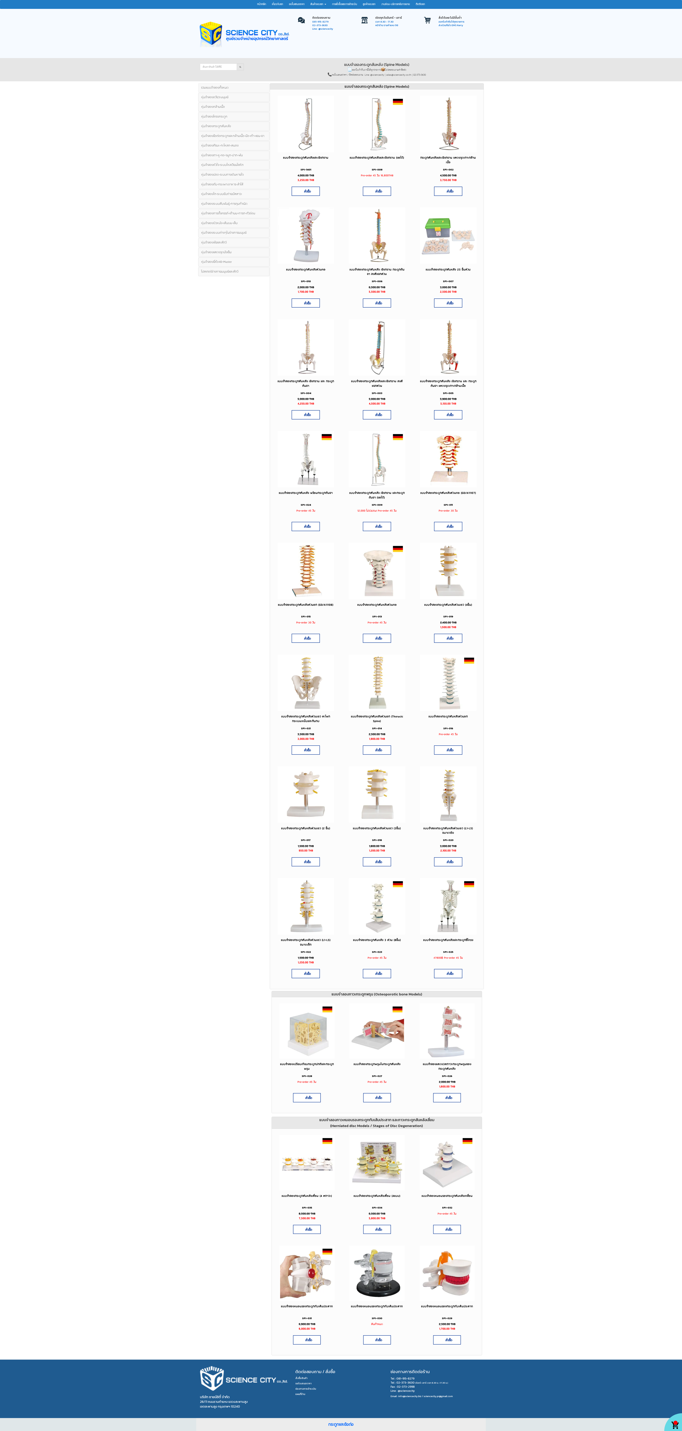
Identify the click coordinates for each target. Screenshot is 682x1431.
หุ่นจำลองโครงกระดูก (214, 116)
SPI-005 (448, 393)
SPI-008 (377, 170)
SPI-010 (306, 281)
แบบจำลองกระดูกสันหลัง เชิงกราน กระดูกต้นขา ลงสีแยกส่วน (377, 272)
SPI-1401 (306, 170)
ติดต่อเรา (420, 4)
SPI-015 (306, 616)
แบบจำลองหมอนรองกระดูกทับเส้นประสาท (307, 1306)
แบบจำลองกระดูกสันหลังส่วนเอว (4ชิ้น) (448, 604)
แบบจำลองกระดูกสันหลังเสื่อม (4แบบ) (377, 1196)
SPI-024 (306, 505)
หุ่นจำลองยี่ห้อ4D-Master (216, 262)
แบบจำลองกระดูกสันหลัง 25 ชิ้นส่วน (448, 269)
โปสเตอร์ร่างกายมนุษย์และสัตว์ (219, 271)
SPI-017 (306, 840)
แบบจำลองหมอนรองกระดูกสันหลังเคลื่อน (447, 1196)
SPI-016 (448, 728)
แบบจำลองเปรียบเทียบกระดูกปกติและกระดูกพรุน (307, 1066)
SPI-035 (307, 1208)
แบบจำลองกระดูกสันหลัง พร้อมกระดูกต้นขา (306, 493)
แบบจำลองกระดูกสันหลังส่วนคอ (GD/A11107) (448, 493)
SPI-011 (448, 505)
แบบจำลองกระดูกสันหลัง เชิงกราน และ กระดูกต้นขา (306, 383)
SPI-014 (377, 728)
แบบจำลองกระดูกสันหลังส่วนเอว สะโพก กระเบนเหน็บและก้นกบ (305, 719)
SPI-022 (306, 952)
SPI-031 (307, 1318)
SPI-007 (448, 281)
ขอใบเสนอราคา (297, 4)
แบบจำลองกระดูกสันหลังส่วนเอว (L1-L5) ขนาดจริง (448, 830)
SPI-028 (307, 1076)
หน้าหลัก (261, 4)
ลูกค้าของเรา (369, 4)
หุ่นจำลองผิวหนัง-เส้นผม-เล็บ (219, 223)
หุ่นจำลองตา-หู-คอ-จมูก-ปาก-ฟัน (222, 155)
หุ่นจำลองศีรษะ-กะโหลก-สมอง (220, 145)
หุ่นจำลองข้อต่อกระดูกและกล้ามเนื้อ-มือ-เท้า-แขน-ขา (232, 136)
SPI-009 (377, 505)
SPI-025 (448, 952)
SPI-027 (377, 1076)
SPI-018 (377, 840)
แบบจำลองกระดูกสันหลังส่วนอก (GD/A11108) (306, 604)
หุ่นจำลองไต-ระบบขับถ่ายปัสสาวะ (221, 194)
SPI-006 (377, 281)
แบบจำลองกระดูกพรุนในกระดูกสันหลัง (377, 1064)
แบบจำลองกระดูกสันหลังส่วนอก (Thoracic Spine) (377, 719)
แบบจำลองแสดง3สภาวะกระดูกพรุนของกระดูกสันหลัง (447, 1066)
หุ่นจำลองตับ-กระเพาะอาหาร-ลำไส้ (222, 184)
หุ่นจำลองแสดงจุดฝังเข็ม (216, 252)
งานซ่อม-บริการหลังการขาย (395, 4)
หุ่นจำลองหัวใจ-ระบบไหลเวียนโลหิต (222, 165)
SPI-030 (377, 1318)
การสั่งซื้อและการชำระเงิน (344, 4)
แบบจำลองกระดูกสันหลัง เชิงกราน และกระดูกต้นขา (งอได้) (377, 495)
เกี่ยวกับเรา (277, 4)
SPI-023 (377, 952)
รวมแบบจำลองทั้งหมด (215, 87)
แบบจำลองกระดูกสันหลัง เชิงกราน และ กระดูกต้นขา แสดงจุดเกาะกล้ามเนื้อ (448, 383)
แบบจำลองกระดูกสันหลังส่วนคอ (306, 269)
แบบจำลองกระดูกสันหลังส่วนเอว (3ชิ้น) (377, 828)
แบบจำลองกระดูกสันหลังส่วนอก (448, 716)
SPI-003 (377, 393)
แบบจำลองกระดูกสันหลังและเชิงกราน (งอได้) (377, 157)
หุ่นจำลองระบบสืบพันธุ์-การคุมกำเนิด (224, 204)
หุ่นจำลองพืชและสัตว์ (214, 242)
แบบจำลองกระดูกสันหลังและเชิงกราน (305, 157)
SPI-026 (447, 1076)
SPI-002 (448, 170)
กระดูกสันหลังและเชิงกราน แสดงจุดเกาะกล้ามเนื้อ (448, 160)
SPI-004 (306, 393)
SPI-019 (448, 616)
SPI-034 (377, 1208)
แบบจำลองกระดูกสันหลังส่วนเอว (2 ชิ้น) (305, 828)
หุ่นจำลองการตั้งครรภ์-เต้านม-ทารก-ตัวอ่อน (228, 213)
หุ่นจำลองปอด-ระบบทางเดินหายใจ (222, 174)
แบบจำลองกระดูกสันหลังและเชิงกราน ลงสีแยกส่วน (377, 383)
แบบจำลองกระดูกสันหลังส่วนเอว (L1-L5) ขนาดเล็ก (306, 942)
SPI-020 (448, 840)
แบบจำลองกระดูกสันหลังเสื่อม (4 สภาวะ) (307, 1196)
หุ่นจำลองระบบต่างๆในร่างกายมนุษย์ (224, 232)
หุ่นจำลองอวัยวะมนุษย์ (214, 97)
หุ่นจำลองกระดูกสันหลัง (216, 126)
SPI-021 (306, 728)
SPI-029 (447, 1318)
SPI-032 (447, 1208)
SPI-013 (377, 616)
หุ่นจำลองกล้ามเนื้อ (213, 107)
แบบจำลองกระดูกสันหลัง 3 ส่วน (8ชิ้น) (377, 940)
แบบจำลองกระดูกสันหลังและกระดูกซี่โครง (448, 940)
